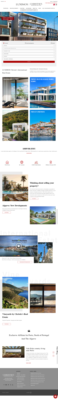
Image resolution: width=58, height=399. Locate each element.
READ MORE (28, 365)
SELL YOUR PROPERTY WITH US (48, 8)
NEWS (40, 8)
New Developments (30, 43)
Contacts (18, 375)
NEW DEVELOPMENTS (14, 8)
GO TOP (28, 394)
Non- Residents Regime (35, 385)
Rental (53, 43)
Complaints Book (20, 388)
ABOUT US (35, 8)
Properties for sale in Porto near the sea (37, 378)
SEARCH (29, 61)
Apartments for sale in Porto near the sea (38, 382)
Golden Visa (33, 387)
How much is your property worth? (29, 10)
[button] (53, 353)
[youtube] (6, 386)
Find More (6, 212)
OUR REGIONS (28, 8)
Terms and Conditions (20, 381)
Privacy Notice (19, 383)
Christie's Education (20, 385)
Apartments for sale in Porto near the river (38, 380)
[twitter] (8, 386)
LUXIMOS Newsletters (20, 380)
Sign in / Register (53, 1)
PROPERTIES (5, 8)
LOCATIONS (22, 8)
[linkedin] (12, 386)
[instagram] (10, 386)
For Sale (6, 43)
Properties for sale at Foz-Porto (36, 375)
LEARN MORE (29, 153)
